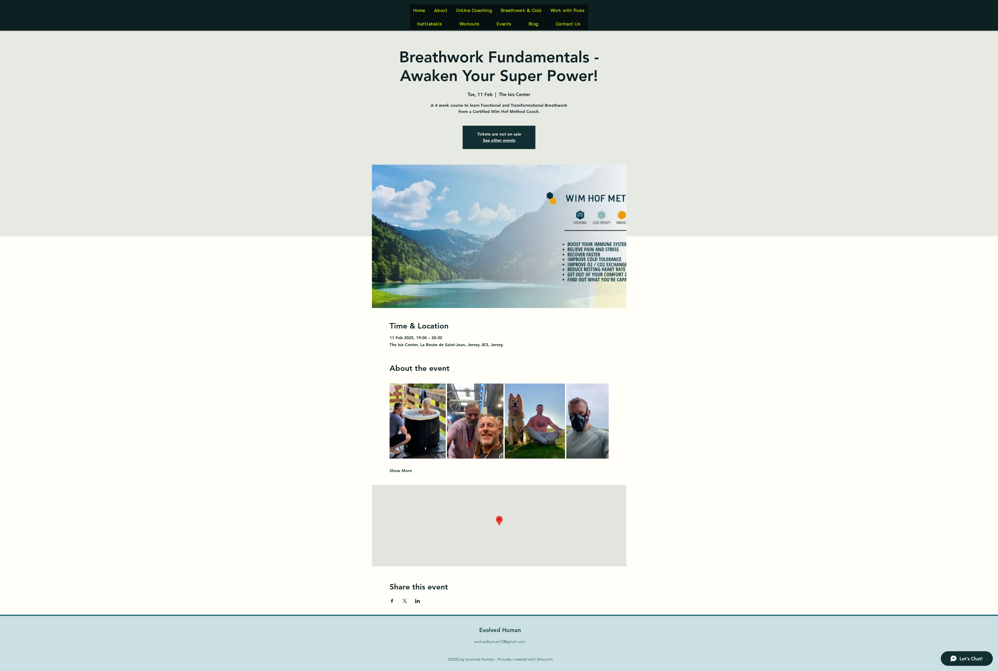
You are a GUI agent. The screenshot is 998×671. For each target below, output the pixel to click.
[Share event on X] (404, 601)
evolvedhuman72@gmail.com (499, 641)
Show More (401, 470)
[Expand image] (418, 421)
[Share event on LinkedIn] (417, 601)
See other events (499, 140)
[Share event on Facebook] (392, 601)
